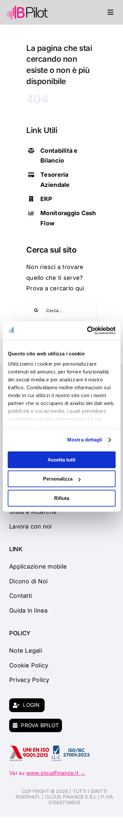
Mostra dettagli (84, 439)
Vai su (47, 773)
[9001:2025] (29, 748)
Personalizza (57, 479)
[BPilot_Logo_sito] (27, 7)
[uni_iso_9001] (70, 748)
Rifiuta (61, 498)
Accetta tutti (61, 459)
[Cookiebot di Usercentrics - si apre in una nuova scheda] (87, 330)
